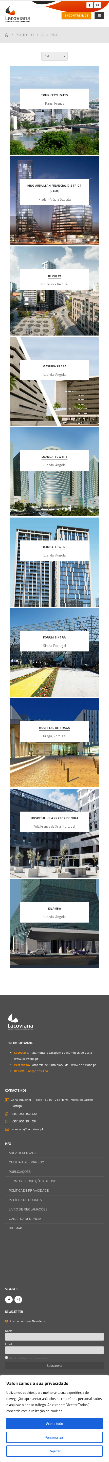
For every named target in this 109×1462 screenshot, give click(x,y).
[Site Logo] (17, 14)
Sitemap (15, 1228)
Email (8, 1344)
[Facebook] (89, 5)
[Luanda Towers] (54, 471)
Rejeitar (55, 1451)
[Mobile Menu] (99, 15)
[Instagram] (97, 5)
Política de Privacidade (29, 1190)
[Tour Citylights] (54, 110)
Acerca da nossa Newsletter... (28, 1321)
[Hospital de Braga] (54, 742)
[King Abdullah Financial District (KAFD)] (54, 200)
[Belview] (54, 291)
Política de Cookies (25, 1200)
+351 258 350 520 (24, 1113)
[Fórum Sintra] (54, 652)
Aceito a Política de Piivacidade (29, 1358)
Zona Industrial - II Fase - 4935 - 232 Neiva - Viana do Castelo (52, 1099)
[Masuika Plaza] (54, 381)
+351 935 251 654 (24, 1121)
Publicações (20, 1171)
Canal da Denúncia (25, 1218)
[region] (54, 1418)
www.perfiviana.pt (83, 1065)
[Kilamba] (54, 923)
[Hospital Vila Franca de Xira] (54, 833)
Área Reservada (23, 1152)
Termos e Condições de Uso (32, 1181)
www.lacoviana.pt (26, 1058)
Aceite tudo (54, 1423)
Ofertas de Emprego (26, 1162)
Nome (8, 1330)
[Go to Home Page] (7, 34)
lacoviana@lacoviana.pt (27, 1129)
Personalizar (54, 1437)
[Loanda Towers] (54, 562)
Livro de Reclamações (28, 1209)
